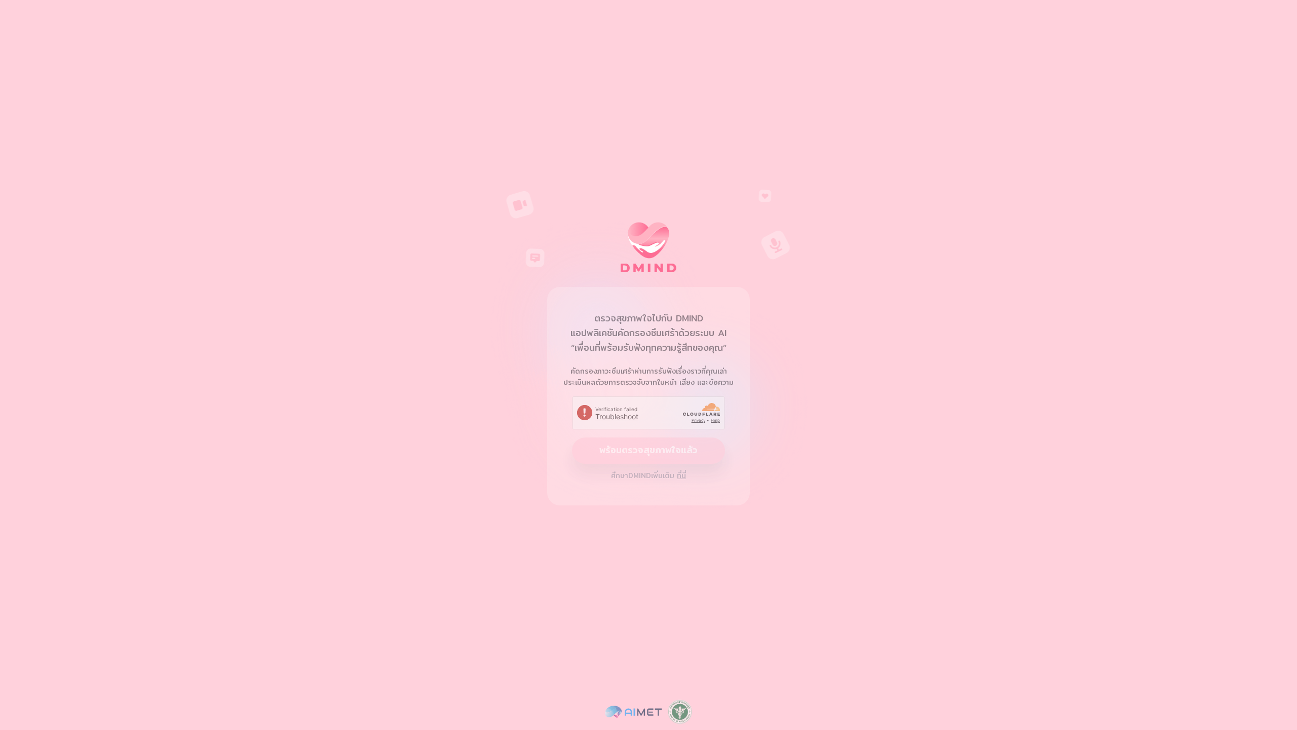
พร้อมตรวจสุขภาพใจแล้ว (648, 450)
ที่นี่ (681, 475)
